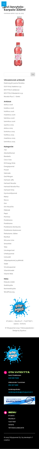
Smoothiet (7, 244)
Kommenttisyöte (10, 289)
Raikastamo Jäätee (11, 233)
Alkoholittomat (9, 153)
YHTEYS (23, 324)
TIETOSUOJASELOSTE (16, 428)
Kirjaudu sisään (9, 282)
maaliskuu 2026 (9, 115)
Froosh (6, 170)
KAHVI (16, 324)
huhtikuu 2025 (9, 135)
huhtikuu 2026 (9, 111)
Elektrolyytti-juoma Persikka (14, 83)
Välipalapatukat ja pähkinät (13, 260)
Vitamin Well (8, 274)
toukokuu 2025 (9, 131)
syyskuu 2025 (9, 125)
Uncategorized (9, 250)
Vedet (6, 264)
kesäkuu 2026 (9, 108)
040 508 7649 (13, 378)
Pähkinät (7, 210)
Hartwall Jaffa (9, 180)
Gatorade (7, 173)
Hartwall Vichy (9, 190)
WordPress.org (9, 292)
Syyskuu (23, 330)
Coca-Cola (8, 160)
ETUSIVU (9, 321)
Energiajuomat (9, 166)
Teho (5, 247)
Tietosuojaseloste (26, 328)
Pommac (7, 217)
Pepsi (6, 213)
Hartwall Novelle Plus (12, 186)
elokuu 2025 (8, 128)
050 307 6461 (13, 385)
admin (12, 13)
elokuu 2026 (8, 105)
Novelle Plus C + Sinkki (12, 96)
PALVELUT (18, 321)
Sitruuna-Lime (9, 240)
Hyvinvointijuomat (10, 193)
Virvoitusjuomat (9, 267)
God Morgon (8, 176)
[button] (3, 3)
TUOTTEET (28, 321)
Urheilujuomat (9, 254)
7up (5, 150)
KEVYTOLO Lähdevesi (11, 90)
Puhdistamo (8, 220)
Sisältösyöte (8, 285)
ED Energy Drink (9, 163)
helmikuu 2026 (9, 118)
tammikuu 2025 (9, 142)
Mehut (6, 197)
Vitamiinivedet (9, 270)
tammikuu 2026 (9, 121)
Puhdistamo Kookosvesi (12, 230)
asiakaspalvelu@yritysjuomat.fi (20, 392)
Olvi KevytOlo (9, 207)
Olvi (5, 203)
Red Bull (7, 237)
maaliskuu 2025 (9, 138)
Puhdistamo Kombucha (12, 227)
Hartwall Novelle (10, 183)
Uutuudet (7, 257)
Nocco (6, 200)
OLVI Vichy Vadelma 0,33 (12, 86)
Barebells (7, 156)
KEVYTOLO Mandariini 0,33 (13, 93)
